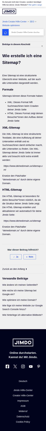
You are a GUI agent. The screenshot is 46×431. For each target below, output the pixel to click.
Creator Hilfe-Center (23, 395)
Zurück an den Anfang (13, 269)
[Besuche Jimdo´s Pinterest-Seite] (38, 367)
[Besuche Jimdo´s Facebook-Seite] (7, 367)
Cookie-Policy (23, 422)
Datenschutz (23, 416)
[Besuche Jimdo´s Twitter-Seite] (15, 367)
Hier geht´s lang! (35, 5)
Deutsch (23, 381)
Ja (17, 257)
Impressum (23, 401)
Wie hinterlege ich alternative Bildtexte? (22, 315)
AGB (23, 406)
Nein (31, 257)
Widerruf (23, 411)
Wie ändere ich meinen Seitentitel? (20, 285)
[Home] (9, 11)
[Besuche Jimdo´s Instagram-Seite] (23, 367)
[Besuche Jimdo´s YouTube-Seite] (31, 367)
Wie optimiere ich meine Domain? (19, 300)
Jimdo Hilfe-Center (23, 390)
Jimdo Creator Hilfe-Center (14, 22)
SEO (32, 22)
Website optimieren (11, 25)
